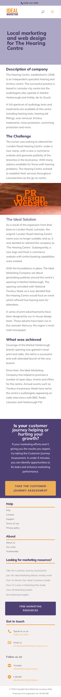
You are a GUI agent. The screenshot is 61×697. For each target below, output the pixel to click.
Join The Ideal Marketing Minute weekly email (28, 575)
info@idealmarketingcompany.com (30, 645)
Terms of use (12, 523)
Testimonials (12, 551)
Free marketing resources (30, 608)
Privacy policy (13, 527)
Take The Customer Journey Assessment (30, 488)
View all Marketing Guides (19, 589)
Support (10, 519)
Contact (10, 514)
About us (10, 542)
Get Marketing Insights (17, 594)
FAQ (8, 510)
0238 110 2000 (30, 3)
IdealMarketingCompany (25, 668)
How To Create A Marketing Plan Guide (26, 585)
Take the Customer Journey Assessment (26, 570)
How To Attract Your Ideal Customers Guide (28, 580)
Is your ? (30, 432)
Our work (10, 547)
